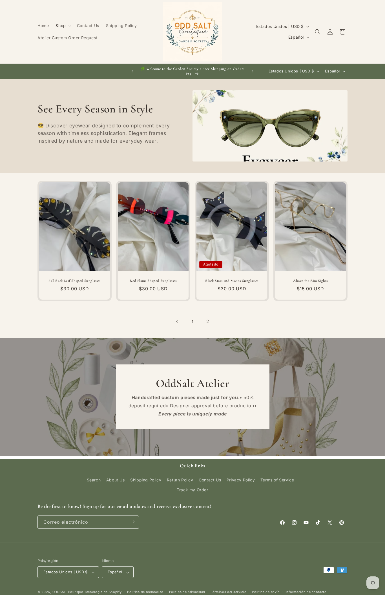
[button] (62, 26)
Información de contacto (306, 592)
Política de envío (266, 592)
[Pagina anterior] (177, 321)
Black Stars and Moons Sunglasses (231, 280)
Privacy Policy (241, 479)
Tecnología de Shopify (103, 592)
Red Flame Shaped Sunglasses (153, 280)
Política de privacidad (187, 592)
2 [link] (207, 321)
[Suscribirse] (132, 521)
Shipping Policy (145, 479)
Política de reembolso (145, 592)
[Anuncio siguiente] (252, 71)
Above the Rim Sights (310, 280)
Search (94, 479)
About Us (115, 479)
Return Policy (180, 479)
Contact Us (210, 479)
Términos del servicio (229, 592)
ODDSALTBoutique (67, 592)
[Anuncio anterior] (132, 71)
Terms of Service (277, 479)
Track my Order (192, 489)
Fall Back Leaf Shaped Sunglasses (74, 280)
